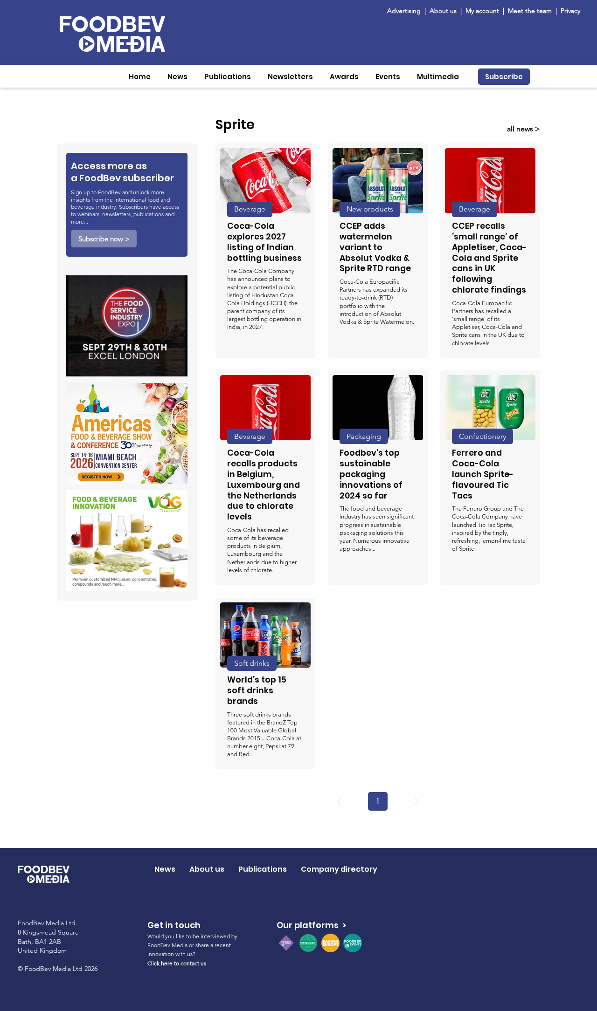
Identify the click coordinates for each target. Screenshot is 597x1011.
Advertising (405, 11)
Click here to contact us (176, 963)
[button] (177, 76)
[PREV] (339, 801)
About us (443, 11)
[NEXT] (416, 801)
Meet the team (530, 11)
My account (482, 11)
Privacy (570, 11)
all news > (523, 128)
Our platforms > (311, 925)
